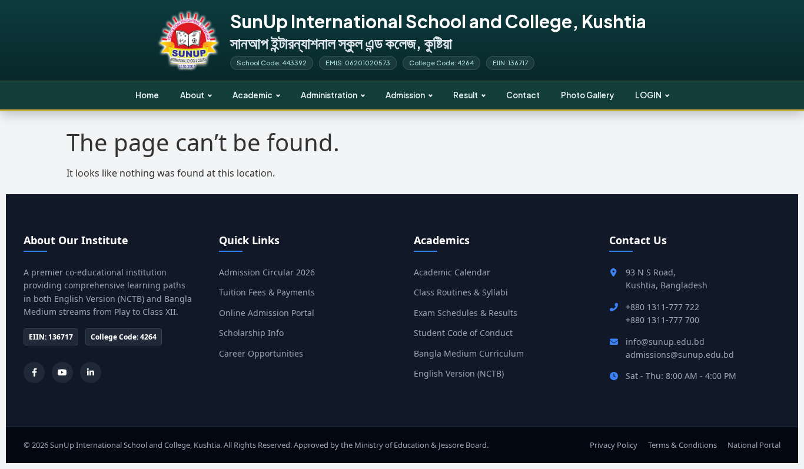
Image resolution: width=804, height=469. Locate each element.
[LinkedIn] (90, 372)
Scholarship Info (251, 332)
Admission (405, 95)
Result (465, 95)
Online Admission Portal (266, 312)
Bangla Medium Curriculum (469, 353)
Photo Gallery (587, 95)
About (192, 95)
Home (147, 95)
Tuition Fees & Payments (267, 292)
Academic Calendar (452, 272)
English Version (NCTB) (459, 373)
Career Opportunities (261, 353)
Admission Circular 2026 (267, 272)
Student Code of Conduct (463, 332)
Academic (252, 95)
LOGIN (648, 95)
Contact (523, 95)
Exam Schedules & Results (465, 312)
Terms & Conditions (682, 445)
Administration (329, 95)
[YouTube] (62, 372)
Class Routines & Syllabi (461, 292)
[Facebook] (34, 372)
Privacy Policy (613, 445)
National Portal (753, 445)
